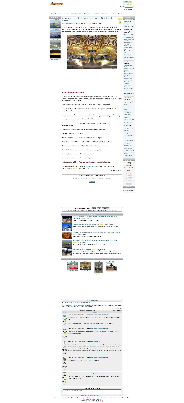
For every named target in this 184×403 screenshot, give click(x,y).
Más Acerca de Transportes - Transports (127, 23)
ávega (98, 261)
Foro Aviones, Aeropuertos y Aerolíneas (74, 305)
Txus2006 (85, 261)
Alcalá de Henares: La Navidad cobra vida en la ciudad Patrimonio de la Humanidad (129, 130)
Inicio (65, 13)
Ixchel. (64, 341)
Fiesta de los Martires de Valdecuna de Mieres (129, 103)
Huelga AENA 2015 (91, 166)
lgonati (64, 357)
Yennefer (68, 23)
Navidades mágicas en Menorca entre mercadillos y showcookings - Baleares (97, 232)
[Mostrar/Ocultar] (134, 15)
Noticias (86, 13)
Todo (130, 9)
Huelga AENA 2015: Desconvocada (79, 302)
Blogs (119, 13)
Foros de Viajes (75, 13)
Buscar (122, 6)
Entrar (130, 1)
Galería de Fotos (55, 13)
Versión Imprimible (129, 190)
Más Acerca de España (129, 26)
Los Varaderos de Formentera (82, 249)
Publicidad (98, 399)
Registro (125, 1)
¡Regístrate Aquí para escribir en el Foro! (92, 395)
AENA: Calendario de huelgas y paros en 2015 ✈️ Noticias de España (87, 19)
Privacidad (92, 399)
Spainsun (72, 261)
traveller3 (64, 372)
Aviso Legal (86, 399)
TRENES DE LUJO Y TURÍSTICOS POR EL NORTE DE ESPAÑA (129, 36)
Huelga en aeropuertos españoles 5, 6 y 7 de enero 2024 (129, 93)
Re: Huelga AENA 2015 (94, 341)
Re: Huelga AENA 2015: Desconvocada (98, 314)
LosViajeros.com (90, 398)
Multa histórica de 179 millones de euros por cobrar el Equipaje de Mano (95, 240)
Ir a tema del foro (117, 308)
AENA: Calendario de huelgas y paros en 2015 (129, 47)
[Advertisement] (92, 3)
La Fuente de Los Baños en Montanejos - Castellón (129, 107)
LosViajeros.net (105, 398)
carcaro (64, 328)
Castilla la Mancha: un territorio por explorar (86, 224)
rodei (64, 313)
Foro (125, 9)
